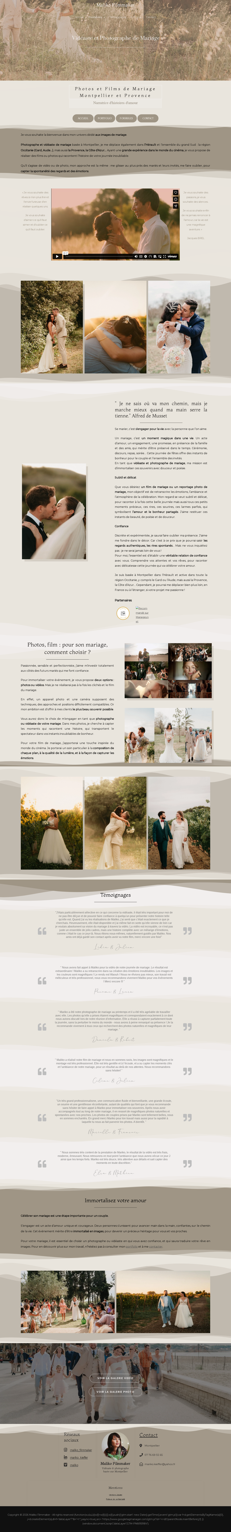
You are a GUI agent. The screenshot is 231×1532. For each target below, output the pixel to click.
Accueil (79, 17)
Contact (151, 17)
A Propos (136, 17)
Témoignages (118, 17)
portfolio (132, 1246)
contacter (156, 1246)
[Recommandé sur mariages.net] (142, 614)
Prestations (95, 17)
